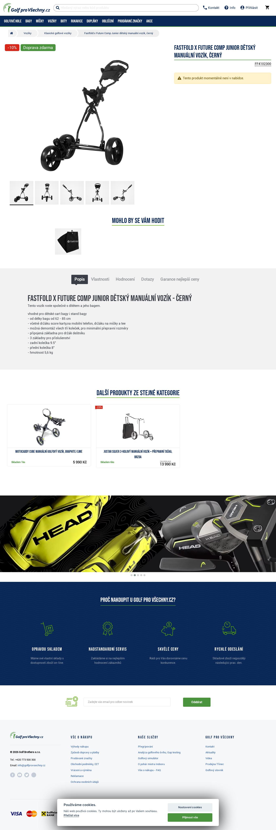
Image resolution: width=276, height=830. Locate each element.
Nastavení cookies (190, 807)
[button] (9, 115)
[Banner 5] (144, 575)
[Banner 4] (141, 575)
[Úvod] (12, 33)
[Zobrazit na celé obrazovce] (10, 59)
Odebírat (196, 702)
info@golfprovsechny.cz (31, 765)
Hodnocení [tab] (125, 279)
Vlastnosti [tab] (100, 279)
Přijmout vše (190, 817)
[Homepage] (26, 8)
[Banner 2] (135, 575)
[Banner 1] (132, 575)
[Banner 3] (138, 575)
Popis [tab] (80, 279)
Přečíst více (71, 815)
